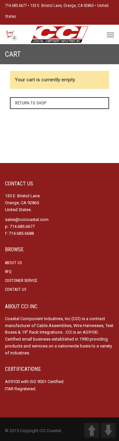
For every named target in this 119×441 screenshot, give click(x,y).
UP (91, 430)
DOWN (108, 430)
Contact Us (15, 289)
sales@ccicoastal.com (27, 219)
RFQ (8, 271)
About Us (13, 263)
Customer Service (21, 280)
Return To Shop (30, 102)
